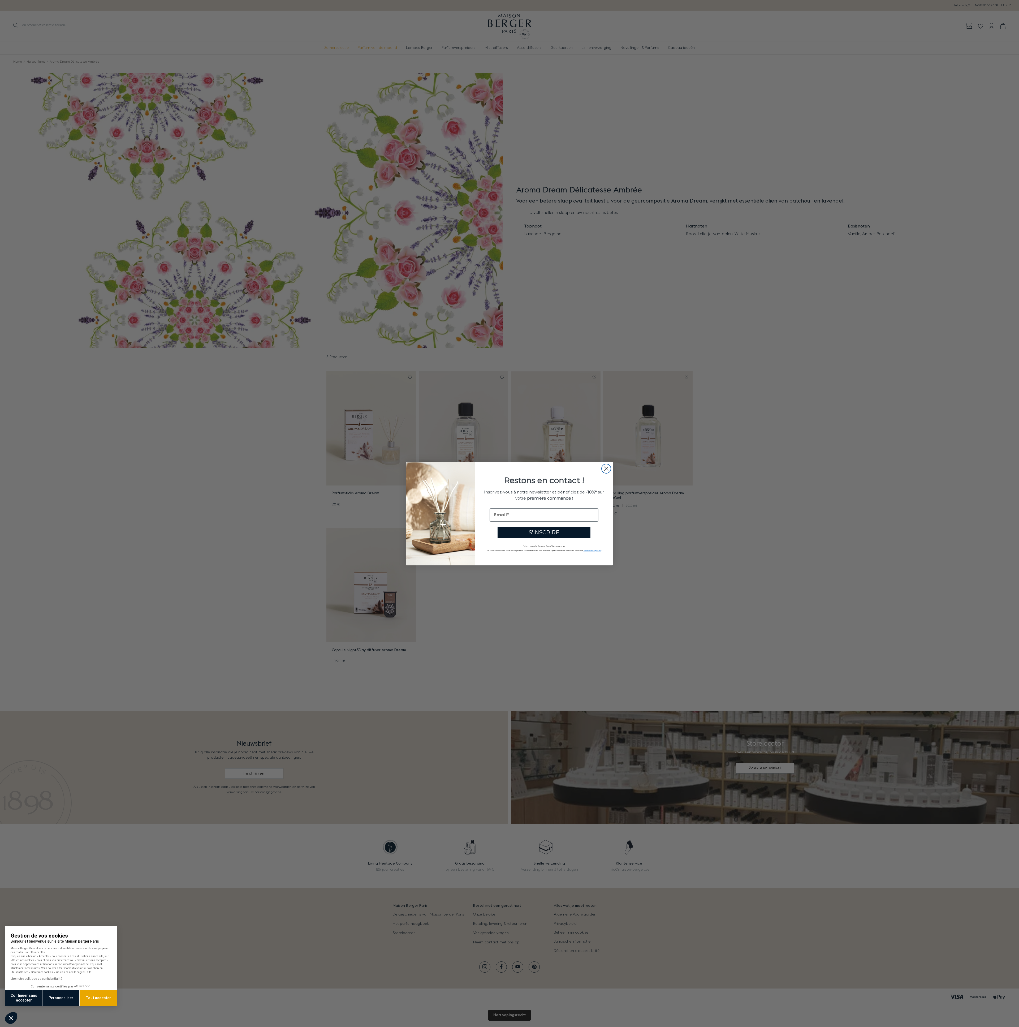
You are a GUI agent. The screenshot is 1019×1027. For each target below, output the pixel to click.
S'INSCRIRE (544, 532)
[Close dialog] (606, 468)
